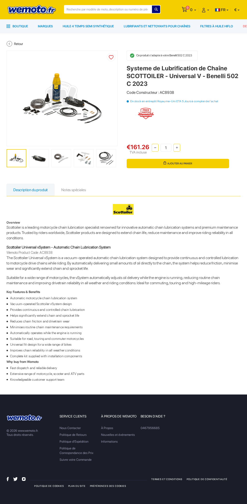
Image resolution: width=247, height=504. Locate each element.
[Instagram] (24, 479)
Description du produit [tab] (30, 190)
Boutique (20, 26)
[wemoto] (25, 418)
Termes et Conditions (166, 479)
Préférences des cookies (108, 485)
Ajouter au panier (179, 163)
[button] (193, 9)
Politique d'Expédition (74, 441)
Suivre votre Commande (76, 459)
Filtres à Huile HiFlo (216, 26)
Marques (45, 26)
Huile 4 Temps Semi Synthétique (88, 26)
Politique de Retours (73, 435)
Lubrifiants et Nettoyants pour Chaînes (157, 26)
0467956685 (150, 428)
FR (223, 9)
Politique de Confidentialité (207, 479)
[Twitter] (15, 479)
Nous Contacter (70, 428)
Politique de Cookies (49, 485)
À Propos (107, 428)
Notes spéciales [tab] (73, 190)
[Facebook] (8, 479)
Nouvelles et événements (118, 435)
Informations (109, 441)
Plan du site (77, 485)
